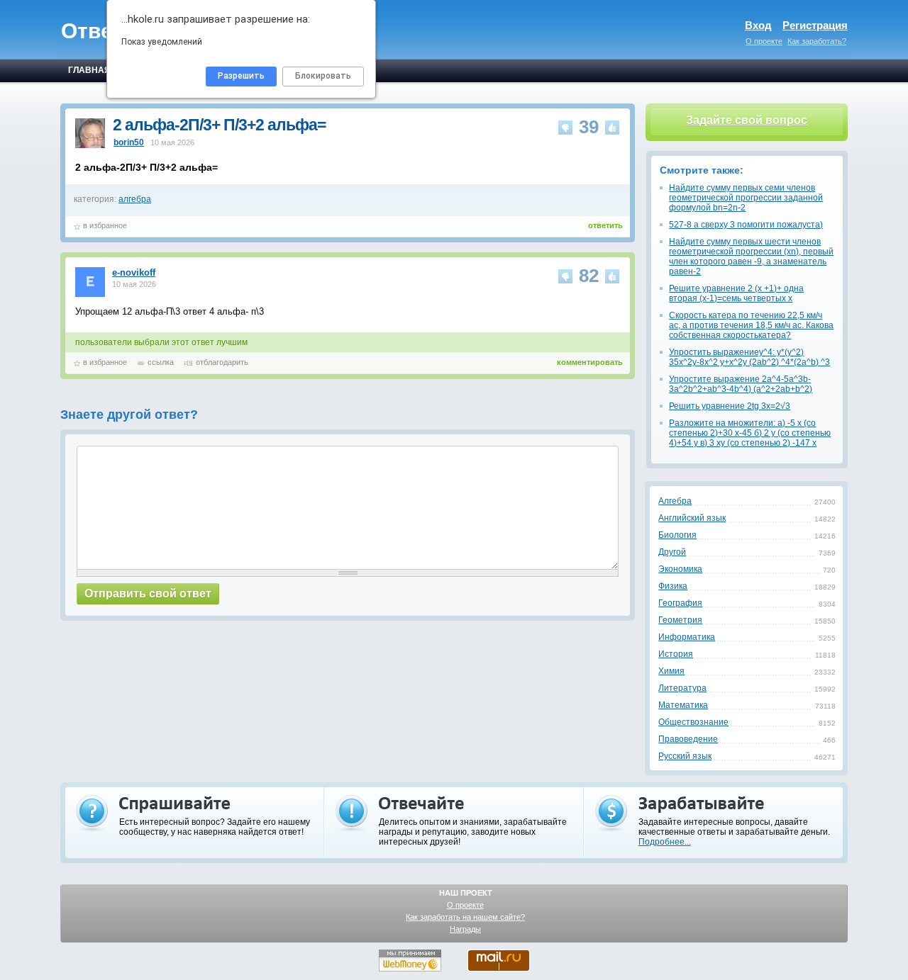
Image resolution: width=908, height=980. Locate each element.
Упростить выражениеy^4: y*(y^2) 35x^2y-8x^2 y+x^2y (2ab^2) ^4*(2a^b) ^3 (749, 357)
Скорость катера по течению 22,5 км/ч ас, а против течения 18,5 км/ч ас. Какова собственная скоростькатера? (751, 325)
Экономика (680, 569)
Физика (672, 586)
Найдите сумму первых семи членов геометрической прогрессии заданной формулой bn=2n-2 (746, 198)
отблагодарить (222, 362)
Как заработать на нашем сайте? (465, 917)
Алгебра (675, 501)
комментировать (590, 362)
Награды (465, 929)
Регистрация (815, 25)
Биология (677, 535)
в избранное (105, 225)
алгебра (134, 199)
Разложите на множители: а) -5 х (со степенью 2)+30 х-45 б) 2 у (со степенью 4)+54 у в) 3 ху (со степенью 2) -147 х (750, 433)
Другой (672, 552)
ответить (605, 225)
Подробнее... (664, 842)
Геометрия (680, 620)
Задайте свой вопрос (746, 120)
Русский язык (685, 756)
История (675, 654)
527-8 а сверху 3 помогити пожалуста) (746, 225)
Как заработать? (816, 41)
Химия (671, 671)
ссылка (161, 362)
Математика (683, 705)
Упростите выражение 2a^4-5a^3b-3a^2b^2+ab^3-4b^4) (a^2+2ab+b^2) (740, 384)
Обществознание (693, 722)
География (680, 603)
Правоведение (688, 739)
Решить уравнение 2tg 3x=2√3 (729, 406)
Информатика (686, 637)
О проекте (764, 41)
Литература (682, 688)
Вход (758, 25)
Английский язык (692, 518)
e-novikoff (133, 272)
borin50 (129, 142)
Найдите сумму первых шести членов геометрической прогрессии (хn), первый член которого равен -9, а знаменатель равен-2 (751, 256)
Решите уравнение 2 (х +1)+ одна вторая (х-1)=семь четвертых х (736, 293)
